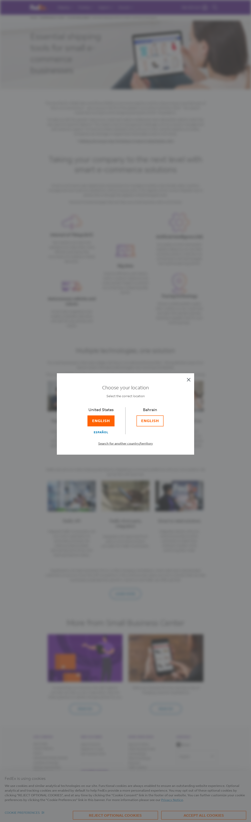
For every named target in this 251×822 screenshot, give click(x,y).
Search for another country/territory (125, 443)
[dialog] (125, 411)
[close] (188, 379)
